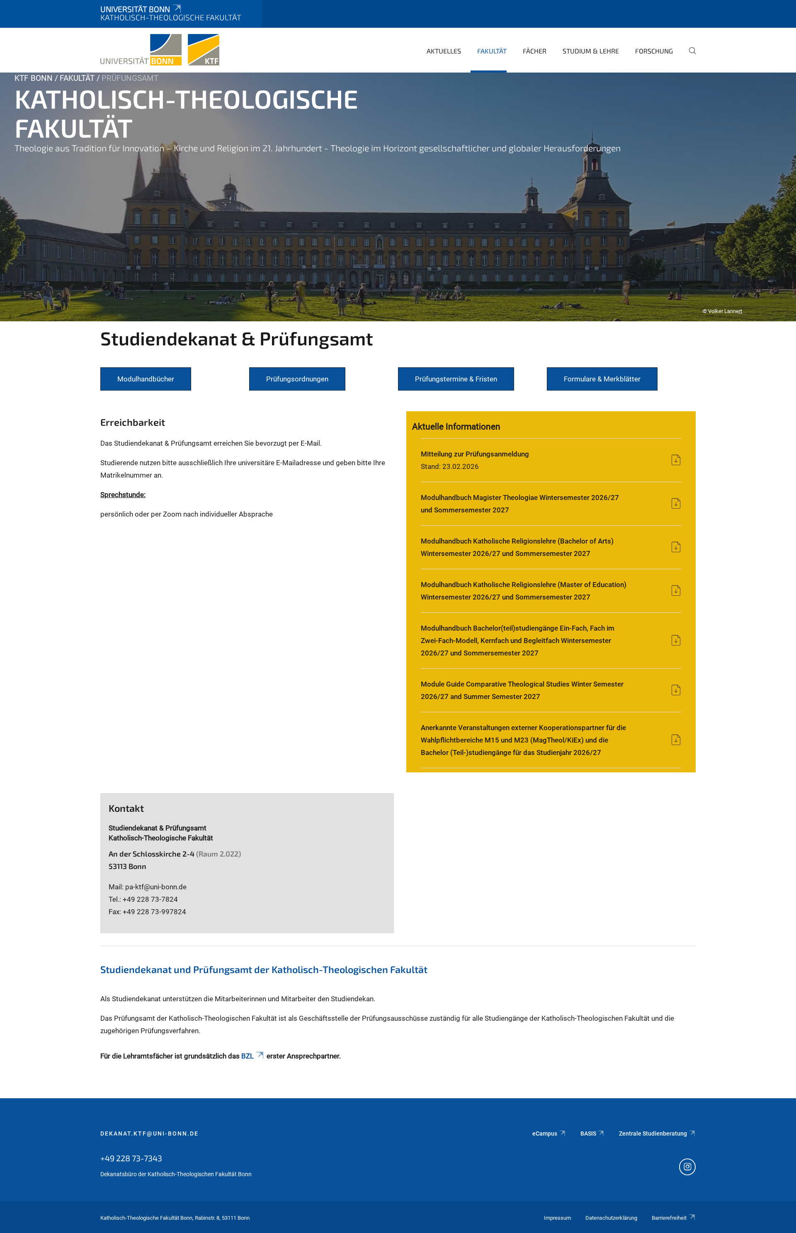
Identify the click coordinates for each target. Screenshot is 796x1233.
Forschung (654, 51)
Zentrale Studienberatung (653, 1133)
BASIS (588, 1133)
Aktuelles (444, 51)
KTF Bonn (34, 78)
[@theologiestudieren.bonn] (687, 1168)
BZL (247, 1056)
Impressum (557, 1218)
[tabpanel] (398, 197)
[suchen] (689, 56)
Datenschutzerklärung (611, 1218)
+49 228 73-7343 (131, 1158)
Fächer (534, 51)
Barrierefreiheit (669, 1218)
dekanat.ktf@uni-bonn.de (149, 1133)
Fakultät (492, 51)
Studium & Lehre (591, 51)
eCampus (544, 1133)
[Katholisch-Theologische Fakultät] (159, 50)
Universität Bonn (135, 9)
